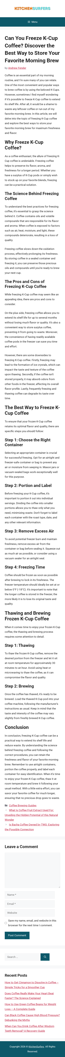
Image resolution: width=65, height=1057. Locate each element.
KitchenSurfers (36, 1046)
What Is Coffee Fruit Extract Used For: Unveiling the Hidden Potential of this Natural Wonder (31, 815)
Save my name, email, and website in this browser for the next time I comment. (32, 923)
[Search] (45, 957)
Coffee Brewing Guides (22, 805)
